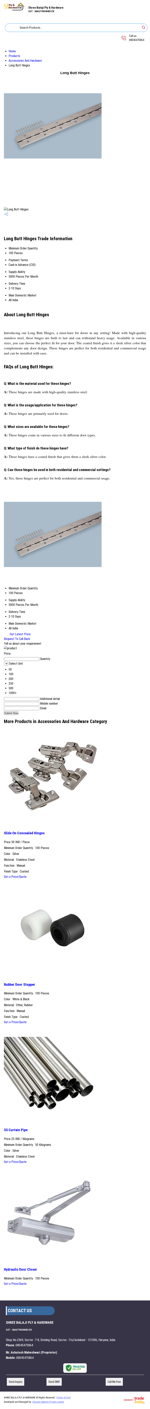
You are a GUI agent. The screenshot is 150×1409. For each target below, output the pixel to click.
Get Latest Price (20, 634)
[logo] (14, 10)
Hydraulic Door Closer (20, 1269)
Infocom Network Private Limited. (48, 1402)
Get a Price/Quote (15, 877)
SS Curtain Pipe (16, 1130)
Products (14, 56)
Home (12, 51)
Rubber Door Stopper (19, 984)
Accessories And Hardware (25, 61)
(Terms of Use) (63, 1397)
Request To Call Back (17, 639)
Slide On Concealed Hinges (24, 833)
